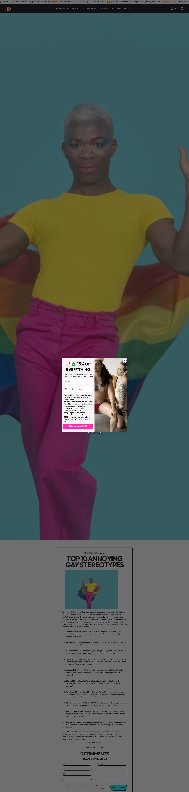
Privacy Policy (83, 419)
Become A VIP (78, 426)
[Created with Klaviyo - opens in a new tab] (94, 433)
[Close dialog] (124, 361)
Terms (66, 421)
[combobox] (67, 389)
